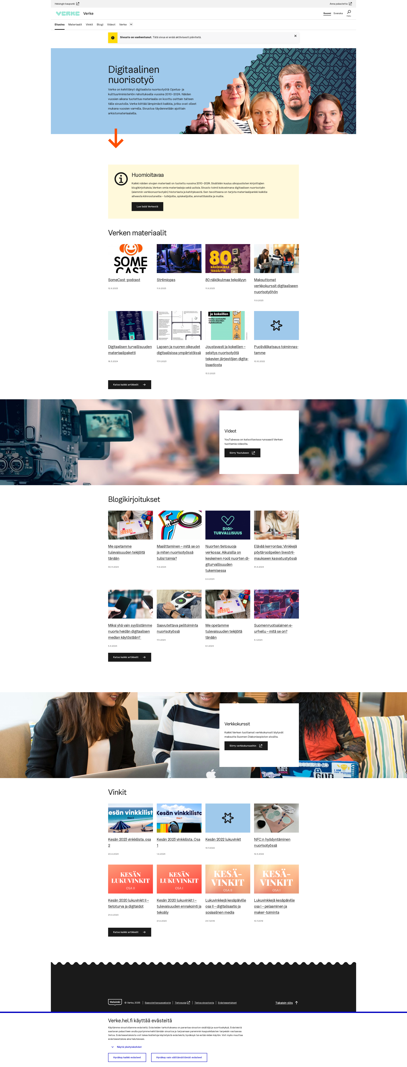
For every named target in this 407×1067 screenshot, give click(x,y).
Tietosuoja (180, 1002)
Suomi (327, 13)
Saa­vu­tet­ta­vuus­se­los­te (158, 1002)
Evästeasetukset (227, 1002)
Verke (123, 24)
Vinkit (89, 24)
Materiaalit (75, 24)
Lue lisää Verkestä (147, 206)
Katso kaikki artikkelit (125, 384)
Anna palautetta (339, 3)
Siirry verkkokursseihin (243, 745)
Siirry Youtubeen (239, 452)
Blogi (100, 24)
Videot (111, 24)
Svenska (338, 13)
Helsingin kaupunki (65, 3)
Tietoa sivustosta (204, 1002)
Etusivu (60, 24)
